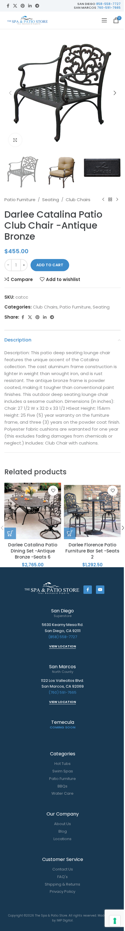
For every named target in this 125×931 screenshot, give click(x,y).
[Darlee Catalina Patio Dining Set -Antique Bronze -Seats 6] (32, 511)
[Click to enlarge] (15, 139)
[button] (10, 93)
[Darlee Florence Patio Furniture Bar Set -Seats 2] (92, 511)
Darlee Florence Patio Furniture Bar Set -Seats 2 (92, 551)
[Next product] (117, 199)
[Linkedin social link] (29, 6)
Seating (50, 200)
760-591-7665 (109, 7)
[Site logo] (27, 20)
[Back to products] (110, 199)
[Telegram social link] (37, 6)
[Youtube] (100, 589)
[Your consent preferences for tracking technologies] (114, 920)
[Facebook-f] (87, 589)
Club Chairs (78, 200)
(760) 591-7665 (62, 692)
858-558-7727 (108, 3)
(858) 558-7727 (62, 637)
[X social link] (15, 6)
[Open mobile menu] (104, 20)
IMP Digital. (65, 920)
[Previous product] (103, 199)
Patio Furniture (19, 200)
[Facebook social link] (7, 6)
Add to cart (49, 265)
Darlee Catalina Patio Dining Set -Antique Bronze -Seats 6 (32, 551)
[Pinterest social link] (22, 6)
